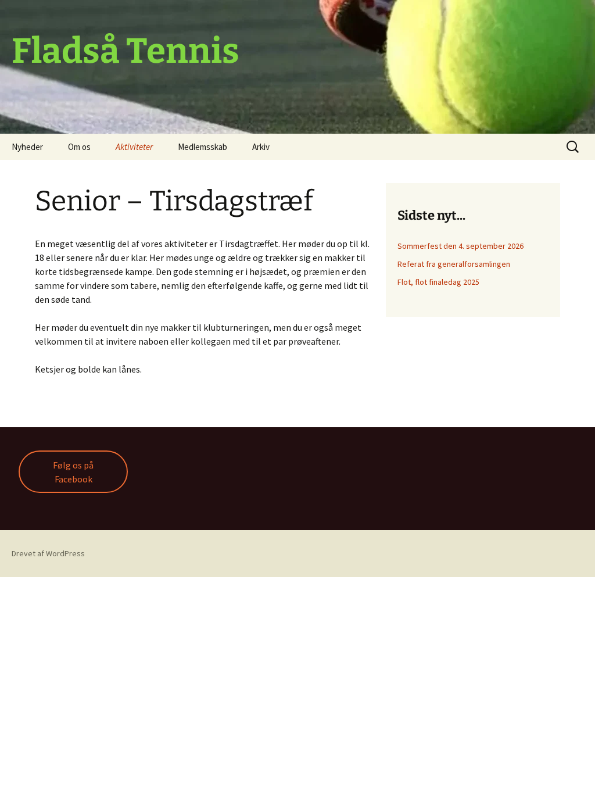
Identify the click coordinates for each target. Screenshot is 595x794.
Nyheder (27, 146)
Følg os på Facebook (73, 472)
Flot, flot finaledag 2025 (438, 282)
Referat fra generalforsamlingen (453, 264)
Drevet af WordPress (48, 553)
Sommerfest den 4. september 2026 (460, 246)
